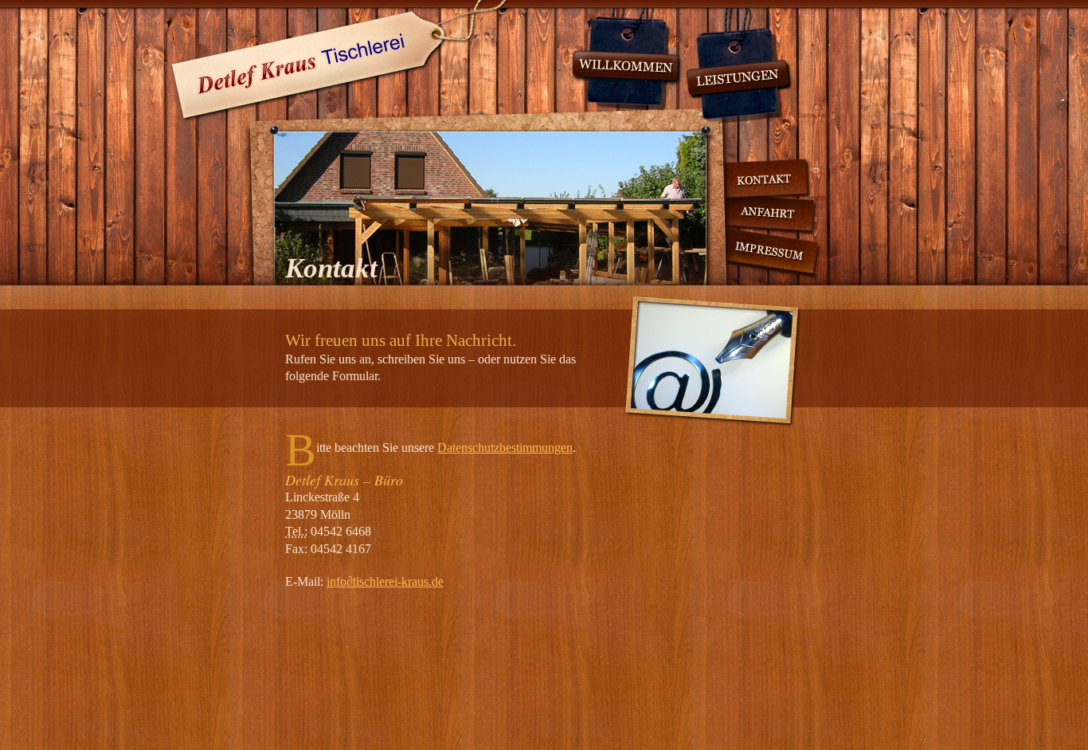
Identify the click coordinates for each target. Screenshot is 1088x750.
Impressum (757, 252)
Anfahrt (756, 214)
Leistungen (740, 66)
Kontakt (748, 182)
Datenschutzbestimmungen (505, 447)
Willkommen (626, 59)
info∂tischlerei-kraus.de (385, 581)
